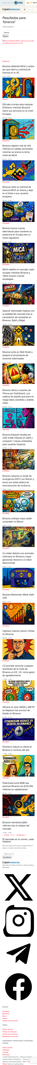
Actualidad (5, 223)
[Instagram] (18, 936)
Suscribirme (7, 857)
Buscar (5, 36)
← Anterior (5, 835)
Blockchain (5, 1014)
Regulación (6, 61)
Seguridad (5, 429)
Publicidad (5, 1050)
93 (17, 835)
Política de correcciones (10, 1034)
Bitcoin (4, 1016)
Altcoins (5, 99)
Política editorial (7, 1029)
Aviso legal (5, 1054)
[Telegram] (18, 969)
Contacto (5, 1052)
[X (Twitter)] (18, 903)
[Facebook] (18, 1002)
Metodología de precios (10, 1036)
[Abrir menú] (25, 9)
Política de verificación (9, 1032)
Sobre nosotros (7, 1047)
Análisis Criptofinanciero (10, 1021)
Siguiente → (23, 835)
